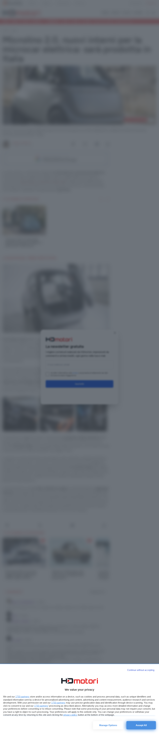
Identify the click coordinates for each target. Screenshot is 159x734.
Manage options (108, 725)
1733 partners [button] (22, 696)
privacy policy (70, 714)
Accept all (141, 725)
